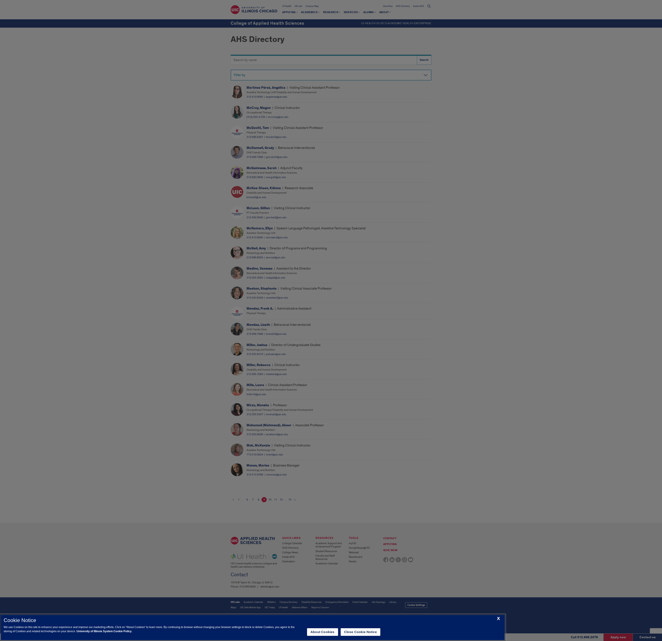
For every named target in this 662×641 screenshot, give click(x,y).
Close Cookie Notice (360, 632)
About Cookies (322, 632)
